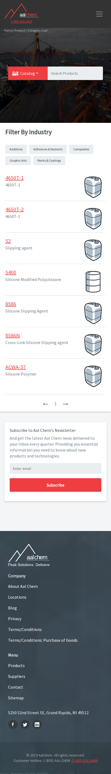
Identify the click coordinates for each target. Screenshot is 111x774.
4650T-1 (14, 177)
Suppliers (16, 676)
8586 (10, 303)
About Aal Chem (23, 586)
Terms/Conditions (25, 629)
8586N (12, 335)
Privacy (14, 618)
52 (8, 240)
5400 (10, 272)
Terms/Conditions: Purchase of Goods (43, 640)
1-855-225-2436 (21, 21)
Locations (17, 597)
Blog (12, 607)
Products (16, 665)
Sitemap (16, 697)
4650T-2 (14, 209)
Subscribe (55, 485)
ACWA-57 (15, 366)
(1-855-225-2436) (85, 760)
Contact (15, 687)
